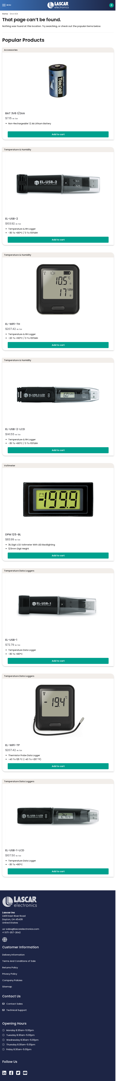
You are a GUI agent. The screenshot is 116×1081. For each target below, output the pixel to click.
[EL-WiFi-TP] (58, 710)
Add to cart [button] (58, 134)
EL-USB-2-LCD (15, 429)
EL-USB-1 (11, 640)
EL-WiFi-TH (12, 324)
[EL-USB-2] (58, 183)
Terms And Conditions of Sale (19, 961)
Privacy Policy (9, 973)
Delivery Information (13, 954)
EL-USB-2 (11, 218)
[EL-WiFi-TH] (58, 289)
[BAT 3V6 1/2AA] (58, 81)
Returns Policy (10, 967)
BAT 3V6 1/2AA (15, 113)
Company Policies (12, 980)
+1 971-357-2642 (11, 932)
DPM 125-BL (13, 534)
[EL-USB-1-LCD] (58, 815)
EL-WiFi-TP (12, 745)
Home (5, 13)
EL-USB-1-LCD (14, 850)
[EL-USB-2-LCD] (58, 394)
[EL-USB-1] (58, 605)
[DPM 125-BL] (58, 499)
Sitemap (7, 986)
